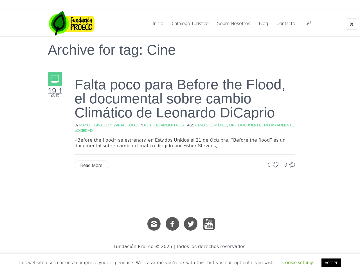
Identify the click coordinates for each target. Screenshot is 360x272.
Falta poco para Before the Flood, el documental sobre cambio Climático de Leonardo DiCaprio (180, 99)
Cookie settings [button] (298, 262)
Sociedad (84, 130)
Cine (233, 125)
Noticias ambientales (164, 125)
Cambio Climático (211, 125)
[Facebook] (172, 224)
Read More (91, 165)
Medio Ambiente (278, 125)
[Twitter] (191, 224)
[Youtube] (209, 224)
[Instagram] (154, 224)
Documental (250, 125)
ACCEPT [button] (331, 262)
